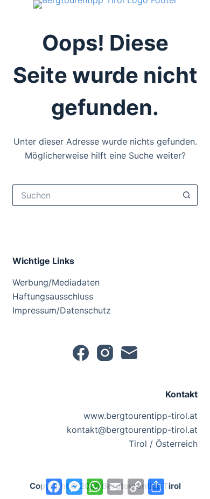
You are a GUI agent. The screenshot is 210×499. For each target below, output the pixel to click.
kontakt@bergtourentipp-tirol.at (132, 429)
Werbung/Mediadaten (56, 282)
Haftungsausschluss (52, 296)
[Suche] (17, 21)
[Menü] (193, 21)
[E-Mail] (129, 353)
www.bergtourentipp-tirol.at (140, 415)
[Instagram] (105, 353)
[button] (105, 4)
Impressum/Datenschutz (61, 310)
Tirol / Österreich (163, 443)
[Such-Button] (187, 195)
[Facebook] (81, 353)
